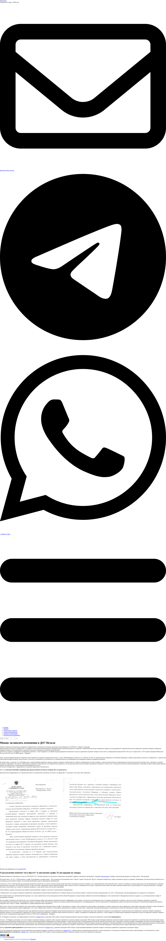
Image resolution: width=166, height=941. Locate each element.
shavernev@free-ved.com (7, 170)
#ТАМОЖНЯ (10, 937)
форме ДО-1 (40, 917)
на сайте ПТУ (22, 869)
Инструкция (105, 876)
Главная (5, 727)
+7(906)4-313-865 (5, 534)
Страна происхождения (10, 732)
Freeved (33, 939)
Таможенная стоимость (10, 730)
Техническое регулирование (11, 735)
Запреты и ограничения (10, 733)
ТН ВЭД (5, 729)
